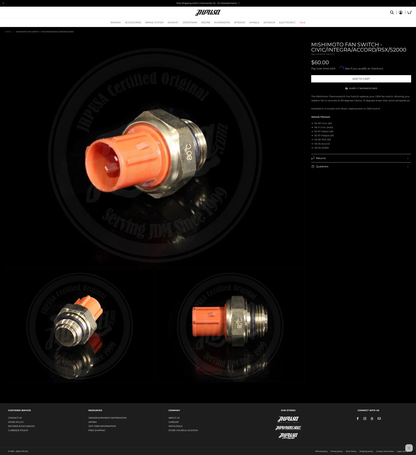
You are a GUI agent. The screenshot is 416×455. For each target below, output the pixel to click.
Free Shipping (96, 430)
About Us (174, 417)
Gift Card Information (102, 426)
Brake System (154, 22)
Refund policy (321, 451)
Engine (205, 22)
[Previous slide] (3, 3)
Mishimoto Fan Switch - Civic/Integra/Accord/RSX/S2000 (45, 32)
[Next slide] (413, 3)
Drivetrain (190, 22)
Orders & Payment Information (107, 417)
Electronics (287, 22)
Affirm (92, 422)
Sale (303, 22)
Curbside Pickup (18, 430)
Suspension (222, 22)
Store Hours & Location (183, 430)
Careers (174, 422)
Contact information (385, 451)
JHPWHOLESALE (281, 426)
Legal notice (402, 451)
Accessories (133, 22)
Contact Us (15, 417)
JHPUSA (279, 419)
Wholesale (176, 426)
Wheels (254, 22)
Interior (239, 22)
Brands (115, 22)
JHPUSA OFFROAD (283, 435)
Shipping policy (366, 451)
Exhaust (173, 22)
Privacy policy (337, 451)
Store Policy (16, 422)
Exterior (269, 22)
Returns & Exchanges (21, 426)
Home (8, 32)
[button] (115, 22)
